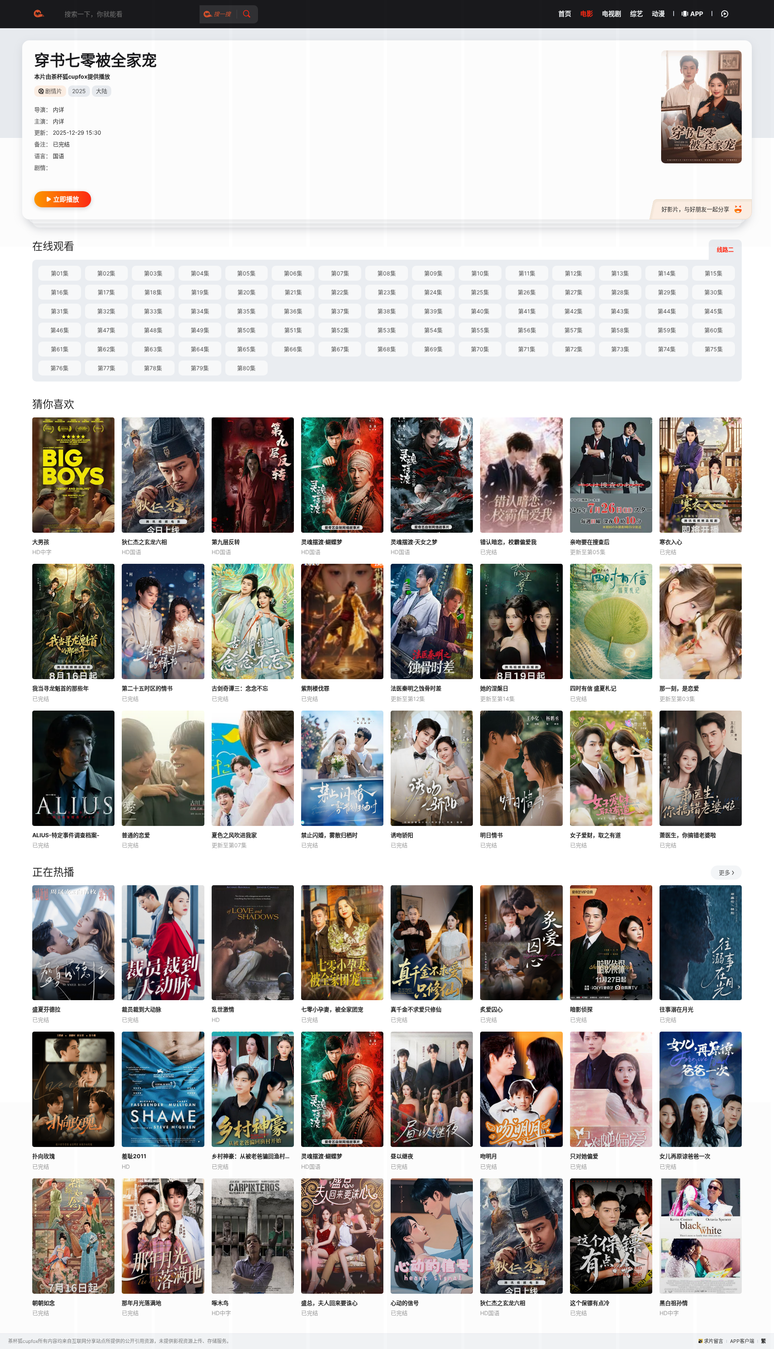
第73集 (620, 349)
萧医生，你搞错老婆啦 (688, 835)
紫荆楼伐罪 (315, 688)
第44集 (666, 311)
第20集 (246, 292)
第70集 (480, 349)
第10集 (480, 273)
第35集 (246, 311)
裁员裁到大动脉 (141, 1009)
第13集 (620, 273)
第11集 (526, 273)
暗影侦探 (581, 1009)
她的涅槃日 (494, 688)
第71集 (526, 349)
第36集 (293, 311)
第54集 (433, 330)
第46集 (59, 330)
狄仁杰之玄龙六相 (144, 541)
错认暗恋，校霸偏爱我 (508, 541)
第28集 (620, 292)
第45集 (713, 311)
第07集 (340, 273)
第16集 (60, 292)
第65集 (246, 349)
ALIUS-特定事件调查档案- (66, 835)
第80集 (246, 368)
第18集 (153, 292)
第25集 (480, 292)
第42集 (573, 311)
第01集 (60, 273)
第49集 (200, 330)
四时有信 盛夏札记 (593, 688)
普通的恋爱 (136, 835)
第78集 (153, 368)
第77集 (106, 368)
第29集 (667, 292)
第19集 (200, 292)
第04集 (200, 273)
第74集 (667, 349)
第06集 (293, 273)
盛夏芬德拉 (46, 1009)
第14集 (667, 273)
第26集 (527, 292)
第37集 (340, 311)
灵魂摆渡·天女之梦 (414, 541)
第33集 (153, 311)
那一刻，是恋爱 (679, 688)
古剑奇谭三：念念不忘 (240, 688)
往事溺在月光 (676, 1009)
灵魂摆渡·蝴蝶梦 (321, 541)
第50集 (246, 330)
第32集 (106, 311)
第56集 (527, 330)
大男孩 (40, 541)
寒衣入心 (671, 541)
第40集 (480, 311)
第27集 (574, 292)
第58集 (620, 330)
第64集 (200, 349)
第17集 (106, 292)
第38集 (386, 311)
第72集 (574, 349)
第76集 (59, 368)
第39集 (433, 311)
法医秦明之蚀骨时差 (416, 688)
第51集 (293, 330)
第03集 (153, 273)
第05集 (246, 273)
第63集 (153, 349)
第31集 (60, 311)
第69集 (433, 349)
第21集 (293, 292)
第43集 (620, 311)
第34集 (200, 311)
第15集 (713, 273)
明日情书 (491, 835)
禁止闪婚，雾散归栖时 (329, 835)
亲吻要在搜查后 (590, 541)
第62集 (106, 349)
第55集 (480, 330)
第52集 (340, 330)
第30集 (713, 292)
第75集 (714, 349)
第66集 (293, 349)
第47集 (106, 330)
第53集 (386, 330)
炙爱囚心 (491, 1009)
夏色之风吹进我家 (234, 835)
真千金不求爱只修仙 (416, 1009)
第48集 (153, 330)
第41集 (527, 311)
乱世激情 (223, 1009)
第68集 (386, 349)
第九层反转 (226, 541)
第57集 (573, 330)
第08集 (386, 273)
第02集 (106, 273)
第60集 (713, 330)
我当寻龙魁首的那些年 (60, 688)
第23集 (387, 292)
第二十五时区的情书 (147, 688)
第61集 (60, 349)
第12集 (573, 273)
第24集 (433, 292)
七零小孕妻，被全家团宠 (332, 1009)
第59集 (666, 330)
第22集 (340, 292)
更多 (724, 872)
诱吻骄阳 (402, 835)
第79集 (200, 368)
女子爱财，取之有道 (595, 835)
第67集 (340, 349)
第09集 (433, 273)
